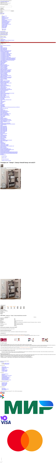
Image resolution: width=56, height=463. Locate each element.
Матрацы (1, 134)
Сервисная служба (4, 24)
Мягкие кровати (2, 132)
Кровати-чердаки (2, 91)
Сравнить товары (2, 39)
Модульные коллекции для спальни (5, 123)
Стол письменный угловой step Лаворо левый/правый (7, 59)
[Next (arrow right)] (1, 462)
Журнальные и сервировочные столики (5, 82)
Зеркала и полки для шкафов (4, 145)
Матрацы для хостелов (3, 147)
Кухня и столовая (2, 96)
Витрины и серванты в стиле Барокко (5, 77)
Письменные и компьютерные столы (5, 51)
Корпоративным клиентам (5, 22)
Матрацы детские (2, 92)
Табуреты (1, 102)
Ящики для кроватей (3, 95)
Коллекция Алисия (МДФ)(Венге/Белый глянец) (7, 149)
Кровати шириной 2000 (3, 130)
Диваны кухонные (2, 101)
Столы (1, 100)
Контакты (3, 16)
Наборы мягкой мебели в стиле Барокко (5, 69)
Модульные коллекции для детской (5, 88)
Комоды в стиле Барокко (3, 79)
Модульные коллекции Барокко (4, 65)
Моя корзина (4, 388)
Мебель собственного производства (5, 45)
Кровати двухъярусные (3, 47)
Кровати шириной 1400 (3, 128)
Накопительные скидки (5, 17)
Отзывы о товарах (4, 371)
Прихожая (1, 117)
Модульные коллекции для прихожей (5, 119)
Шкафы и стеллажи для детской (4, 93)
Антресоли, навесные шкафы (4, 144)
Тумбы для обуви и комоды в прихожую (6, 120)
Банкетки (1, 109)
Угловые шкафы (2, 143)
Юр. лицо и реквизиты (5, 23)
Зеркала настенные (3, 136)
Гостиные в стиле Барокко (4, 68)
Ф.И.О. (1, 3)
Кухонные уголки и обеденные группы (5, 50)
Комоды (1, 46)
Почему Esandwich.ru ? (5, 18)
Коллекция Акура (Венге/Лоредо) (5, 150)
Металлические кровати (3, 133)
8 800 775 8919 (2, 13)
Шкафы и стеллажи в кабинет (4, 114)
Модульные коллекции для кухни (5, 97)
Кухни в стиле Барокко (3, 67)
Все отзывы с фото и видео (4, 32)
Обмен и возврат (4, 384)
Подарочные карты (3, 154)
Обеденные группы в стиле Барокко (5, 70)
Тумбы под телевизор (3, 83)
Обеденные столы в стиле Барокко (5, 71)
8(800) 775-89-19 (7, 363)
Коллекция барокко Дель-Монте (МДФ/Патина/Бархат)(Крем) (9, 151)
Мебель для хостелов (3, 146)
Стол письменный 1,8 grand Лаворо (5, 54)
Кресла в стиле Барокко (3, 73)
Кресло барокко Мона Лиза (4, 108)
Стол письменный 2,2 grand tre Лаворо (5, 55)
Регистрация (3, 31)
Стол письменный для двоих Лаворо (5, 57)
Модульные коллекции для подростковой (6, 89)
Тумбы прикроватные (3, 60)
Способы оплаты (4, 368)
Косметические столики (3, 135)
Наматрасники (2, 138)
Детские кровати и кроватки (4, 90)
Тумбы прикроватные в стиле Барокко (5, 75)
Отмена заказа (4, 27)
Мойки (1, 103)
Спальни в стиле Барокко (3, 66)
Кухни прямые (2, 98)
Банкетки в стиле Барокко (4, 72)
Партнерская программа (5, 377)
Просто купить (4, 366)
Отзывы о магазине (4, 370)
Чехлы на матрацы (3, 139)
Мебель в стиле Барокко (3, 64)
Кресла (1, 107)
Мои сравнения (4, 389)
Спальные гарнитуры (3, 124)
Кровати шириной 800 (3, 49)
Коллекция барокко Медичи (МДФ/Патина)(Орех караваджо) (9, 152)
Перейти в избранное (3, 37)
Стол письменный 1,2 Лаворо (4, 52)
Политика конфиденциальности (6, 379)
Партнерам (3, 374)
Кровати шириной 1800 (3, 129)
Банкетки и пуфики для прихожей (5, 121)
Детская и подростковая (3, 87)
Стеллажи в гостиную (3, 84)
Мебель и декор (4, 157)
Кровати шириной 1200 (3, 48)
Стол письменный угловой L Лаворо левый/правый (7, 58)
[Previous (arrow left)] (0, 462)
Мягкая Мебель (2, 105)
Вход (1, 31)
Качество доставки (4, 25)
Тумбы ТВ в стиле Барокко (4, 74)
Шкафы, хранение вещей (3, 61)
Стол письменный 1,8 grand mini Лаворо (6, 53)
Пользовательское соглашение (6, 21)
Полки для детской (3, 94)
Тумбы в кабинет (2, 116)
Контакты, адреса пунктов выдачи (7, 19)
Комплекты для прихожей (4, 118)
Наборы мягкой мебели (3, 112)
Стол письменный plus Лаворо (4, 56)
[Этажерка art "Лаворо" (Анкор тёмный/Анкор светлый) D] (1, 308)
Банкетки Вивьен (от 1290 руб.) (4, 111)
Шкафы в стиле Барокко (3, 76)
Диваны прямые (2, 106)
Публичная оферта (4, 20)
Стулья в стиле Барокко (3, 78)
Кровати (1, 125)
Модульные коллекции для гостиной (5, 85)
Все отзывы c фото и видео (4, 34)
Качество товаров (4, 26)
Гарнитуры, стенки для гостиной (5, 80)
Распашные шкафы (3, 62)
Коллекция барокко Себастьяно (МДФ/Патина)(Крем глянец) (8, 153)
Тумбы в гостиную (3, 86)
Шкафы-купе (2, 63)
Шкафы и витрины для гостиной (5, 81)
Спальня (1, 122)
